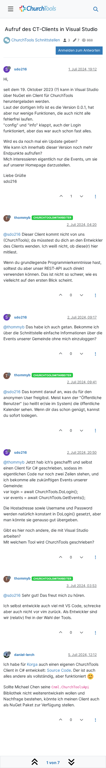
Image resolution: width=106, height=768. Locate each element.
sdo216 (20, 69)
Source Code (59, 670)
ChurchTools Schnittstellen (35, 39)
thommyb (22, 217)
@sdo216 (12, 234)
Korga (32, 664)
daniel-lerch (24, 655)
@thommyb (14, 326)
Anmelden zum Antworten (79, 50)
